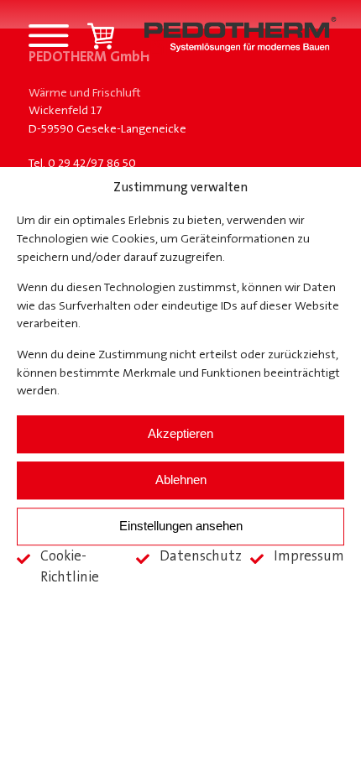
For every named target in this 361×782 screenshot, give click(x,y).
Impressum (309, 557)
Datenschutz (201, 557)
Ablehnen (181, 479)
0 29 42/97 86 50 (92, 164)
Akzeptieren (180, 433)
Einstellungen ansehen (181, 526)
